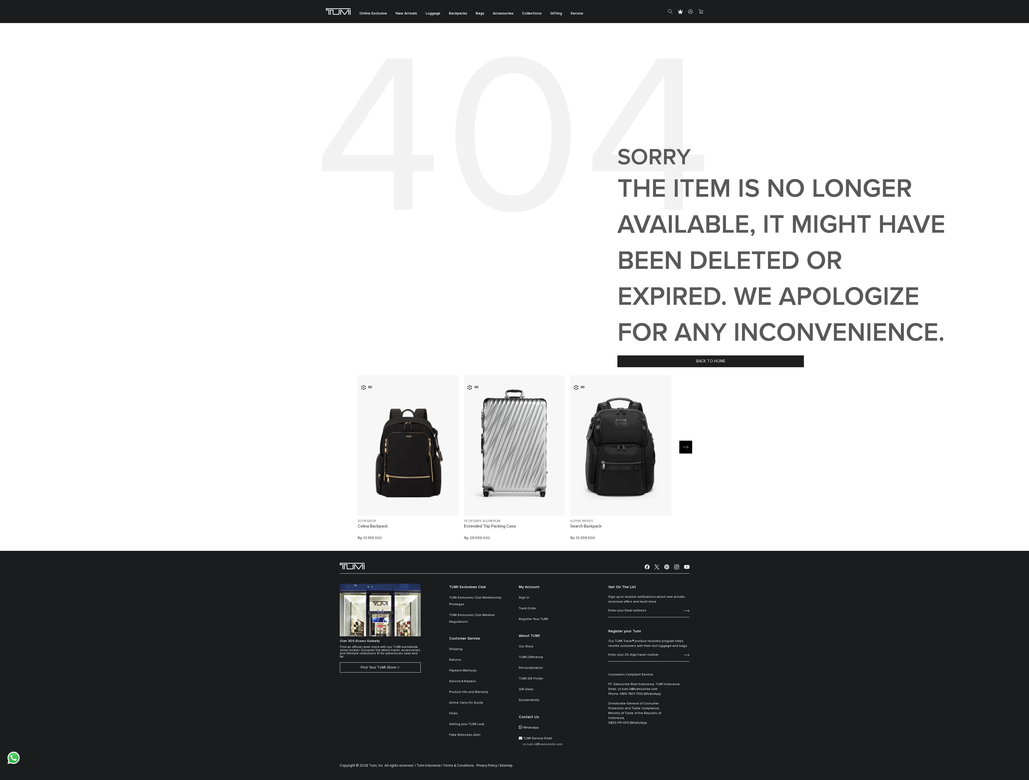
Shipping (456, 649)
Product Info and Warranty (468, 692)
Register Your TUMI (533, 619)
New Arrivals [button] (406, 13)
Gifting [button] (556, 13)
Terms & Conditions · (459, 765)
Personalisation (531, 668)
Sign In (524, 597)
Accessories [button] (503, 13)
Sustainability (529, 700)
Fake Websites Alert (464, 735)
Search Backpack (586, 526)
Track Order (527, 608)
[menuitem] (373, 12)
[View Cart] (700, 11)
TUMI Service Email (537, 738)
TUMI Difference (531, 657)
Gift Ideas (526, 689)
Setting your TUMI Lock (466, 724)
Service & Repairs (462, 681)
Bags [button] (480, 13)
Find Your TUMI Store (378, 667)
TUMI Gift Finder (531, 678)
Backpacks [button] (458, 13)
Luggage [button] (433, 13)
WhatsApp (531, 727)
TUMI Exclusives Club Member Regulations (472, 618)
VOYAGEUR (367, 521)
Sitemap (506, 765)
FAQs (453, 713)
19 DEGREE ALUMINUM (482, 521)
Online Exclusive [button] (373, 13)
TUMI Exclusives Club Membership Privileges (475, 601)
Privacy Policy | (487, 765)
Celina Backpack (373, 526)
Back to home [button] (710, 361)
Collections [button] (532, 13)
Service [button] (577, 13)
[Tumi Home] (338, 11)
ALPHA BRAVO (581, 521)
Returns (455, 660)
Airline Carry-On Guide (466, 702)
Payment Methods (463, 670)
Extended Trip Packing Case (490, 526)
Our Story (526, 646)
